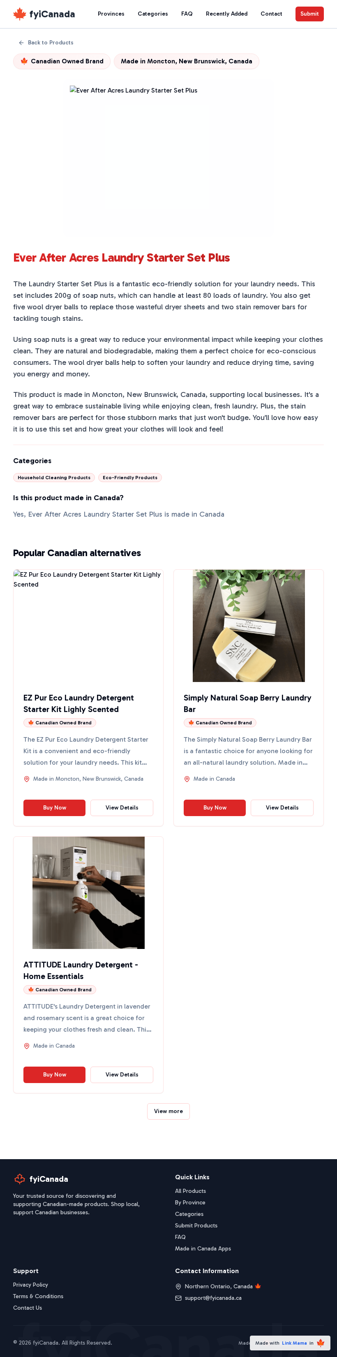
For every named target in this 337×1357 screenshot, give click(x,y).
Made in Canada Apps (203, 1248)
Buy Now (54, 807)
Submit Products (196, 1225)
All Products (190, 1191)
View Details (122, 807)
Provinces (111, 13)
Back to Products (51, 42)
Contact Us (27, 1307)
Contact (271, 13)
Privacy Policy (30, 1284)
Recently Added (226, 13)
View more (168, 1111)
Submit (309, 13)
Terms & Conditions (38, 1296)
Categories (153, 13)
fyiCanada (52, 14)
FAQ (187, 13)
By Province (190, 1202)
